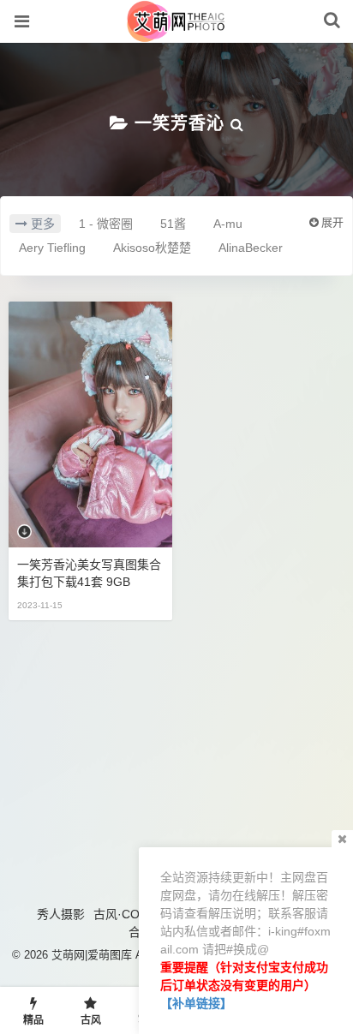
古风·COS (120, 914)
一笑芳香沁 (179, 123)
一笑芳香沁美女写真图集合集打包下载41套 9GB (89, 573)
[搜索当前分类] (237, 123)
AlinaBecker (250, 247)
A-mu (227, 223)
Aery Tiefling (52, 247)
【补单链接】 (196, 1003)
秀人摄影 (61, 914)
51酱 (173, 223)
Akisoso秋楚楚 (152, 247)
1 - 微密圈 (106, 223)
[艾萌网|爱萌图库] (177, 33)
